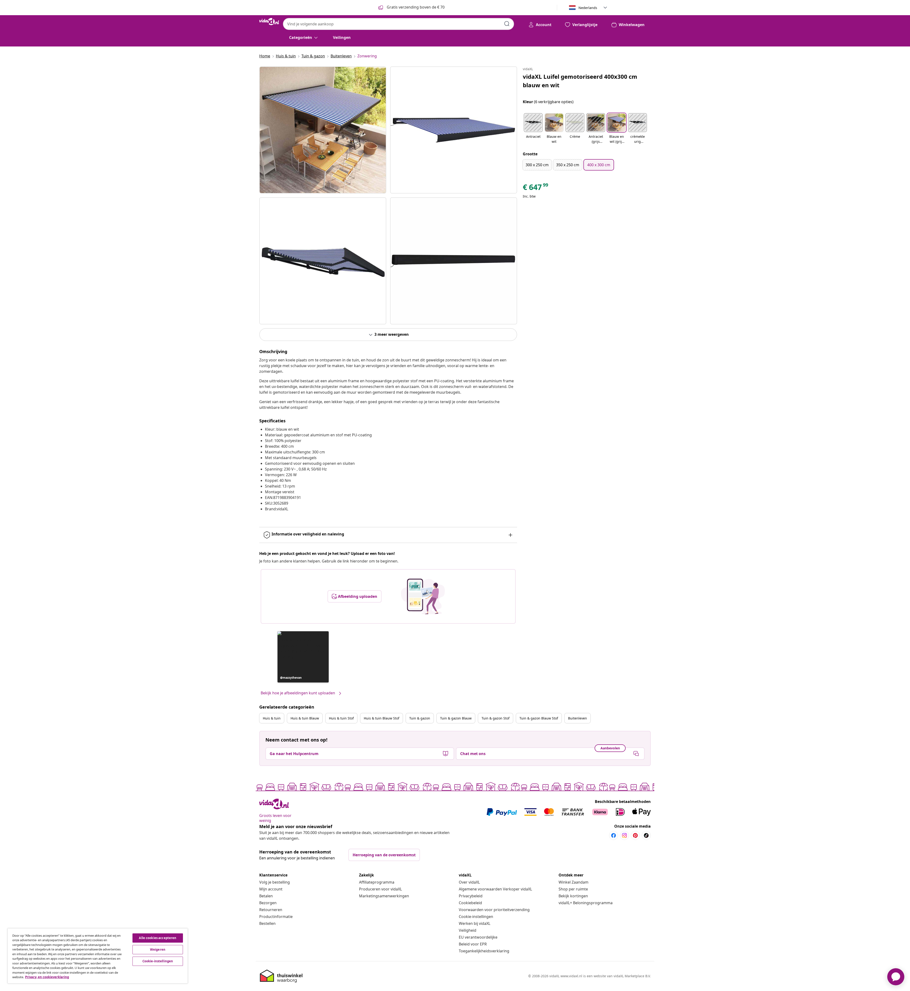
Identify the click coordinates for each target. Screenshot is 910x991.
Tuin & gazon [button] (419, 718)
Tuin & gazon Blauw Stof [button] (538, 718)
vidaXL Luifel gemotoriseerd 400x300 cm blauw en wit (580, 81)
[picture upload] (423, 596)
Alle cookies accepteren (157, 938)
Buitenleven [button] (577, 718)
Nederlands (587, 7)
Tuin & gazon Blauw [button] (456, 718)
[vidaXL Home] (269, 21)
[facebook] (613, 835)
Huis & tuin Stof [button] (341, 718)
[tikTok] (646, 835)
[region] (98, 955)
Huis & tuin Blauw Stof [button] (381, 718)
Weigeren (157, 949)
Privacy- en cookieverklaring (47, 977)
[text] (536, 188)
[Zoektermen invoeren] (507, 24)
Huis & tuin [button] (272, 718)
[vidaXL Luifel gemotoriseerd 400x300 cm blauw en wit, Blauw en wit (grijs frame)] (323, 130)
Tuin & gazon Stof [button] (496, 718)
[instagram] (624, 835)
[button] (303, 656)
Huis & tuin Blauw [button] (305, 718)
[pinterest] (635, 835)
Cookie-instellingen (476, 916)
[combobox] (398, 24)
